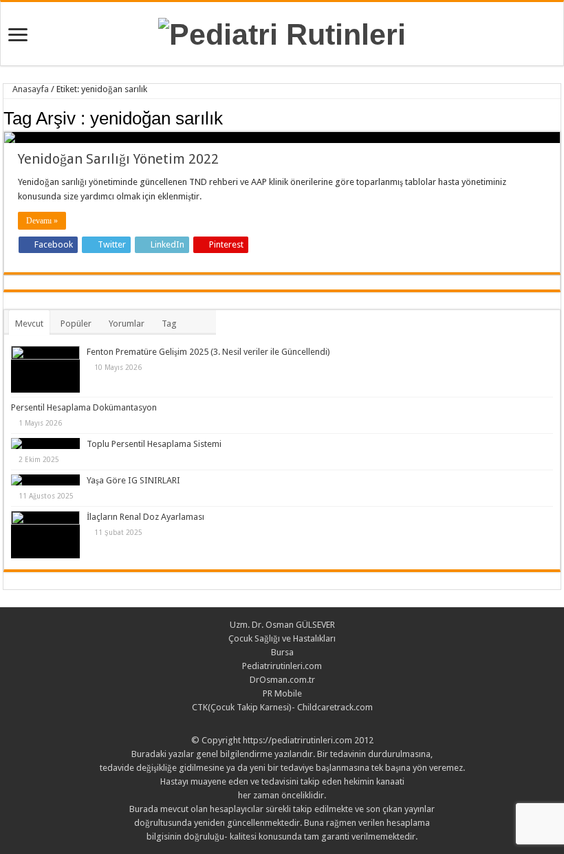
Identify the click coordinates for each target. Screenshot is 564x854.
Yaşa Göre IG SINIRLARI (133, 480)
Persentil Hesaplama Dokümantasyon (84, 407)
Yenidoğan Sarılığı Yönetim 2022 (118, 159)
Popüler (76, 323)
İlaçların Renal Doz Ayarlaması (145, 517)
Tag (169, 323)
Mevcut (29, 323)
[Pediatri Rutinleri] (282, 32)
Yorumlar (126, 323)
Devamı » (42, 221)
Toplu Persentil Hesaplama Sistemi (154, 444)
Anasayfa (29, 89)
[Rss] (282, 724)
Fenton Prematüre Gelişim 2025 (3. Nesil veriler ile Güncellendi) (208, 352)
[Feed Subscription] (557, 117)
